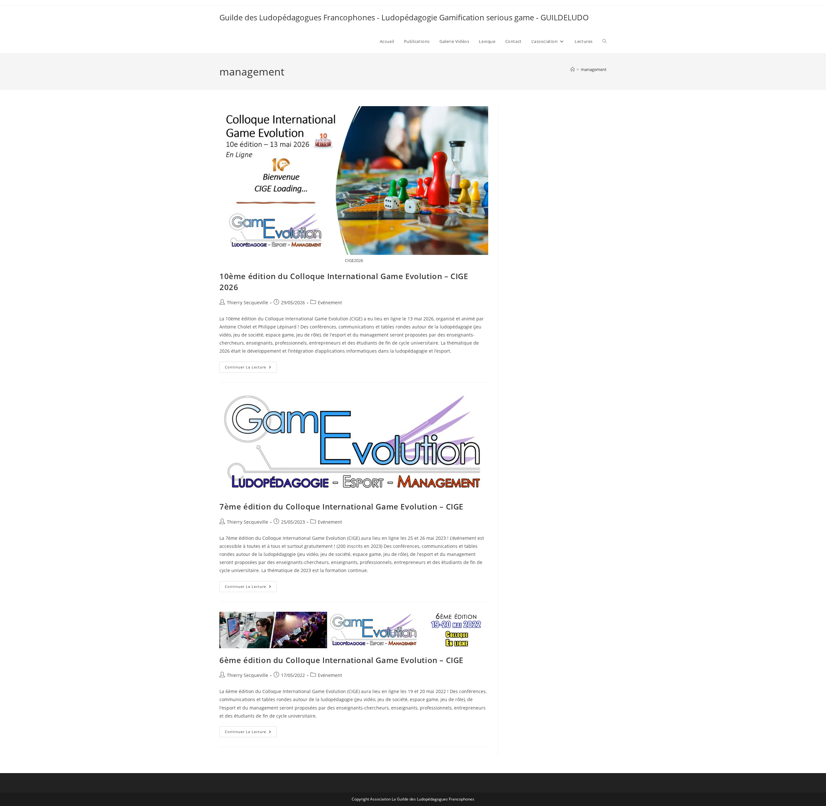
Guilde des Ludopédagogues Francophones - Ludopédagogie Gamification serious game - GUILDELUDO (404, 17)
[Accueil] (572, 69)
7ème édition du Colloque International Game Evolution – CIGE (341, 506)
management (594, 69)
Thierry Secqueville (247, 302)
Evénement (330, 302)
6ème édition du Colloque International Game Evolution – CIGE (341, 660)
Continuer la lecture (251, 368)
